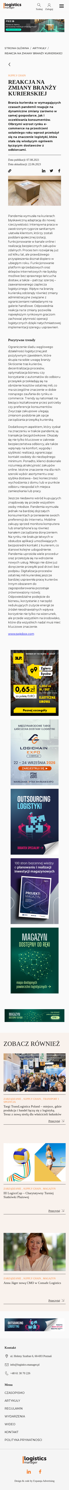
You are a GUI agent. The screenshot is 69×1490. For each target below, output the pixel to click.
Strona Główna (17, 48)
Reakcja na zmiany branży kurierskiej (33, 53)
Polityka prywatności (23, 1440)
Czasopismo (15, 1393)
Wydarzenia (15, 1416)
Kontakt (12, 1432)
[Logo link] (12, 6)
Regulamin (14, 1408)
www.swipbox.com (21, 634)
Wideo (10, 1424)
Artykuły (39, 48)
